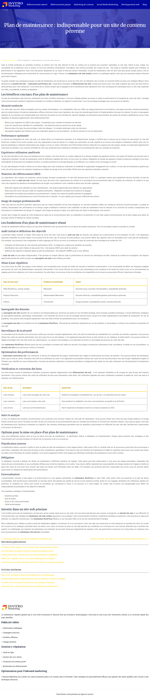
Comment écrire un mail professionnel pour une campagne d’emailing (27, 582)
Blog (145, 4)
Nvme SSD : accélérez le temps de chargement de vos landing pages (27, 575)
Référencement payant (61, 4)
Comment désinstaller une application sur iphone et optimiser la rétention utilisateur (33, 579)
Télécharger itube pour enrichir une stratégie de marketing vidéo (27, 539)
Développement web (130, 4)
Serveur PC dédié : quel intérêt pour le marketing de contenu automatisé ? (118, 539)
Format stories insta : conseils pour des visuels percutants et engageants (29, 555)
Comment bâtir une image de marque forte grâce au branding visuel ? (27, 551)
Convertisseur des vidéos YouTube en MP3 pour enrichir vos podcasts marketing (32, 562)
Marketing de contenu (84, 4)
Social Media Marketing (107, 4)
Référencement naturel (37, 4)
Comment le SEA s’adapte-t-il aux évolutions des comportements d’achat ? (30, 547)
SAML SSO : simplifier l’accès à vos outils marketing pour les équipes (28, 558)
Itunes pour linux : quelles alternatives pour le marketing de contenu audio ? (30, 586)
